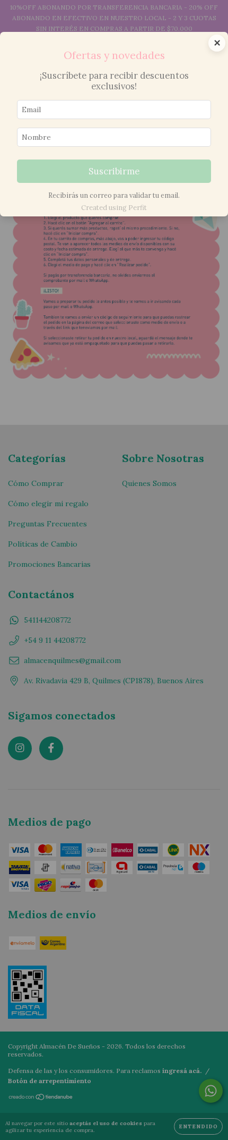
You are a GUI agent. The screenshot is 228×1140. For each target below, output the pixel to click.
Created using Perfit (114, 207)
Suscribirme (114, 171)
